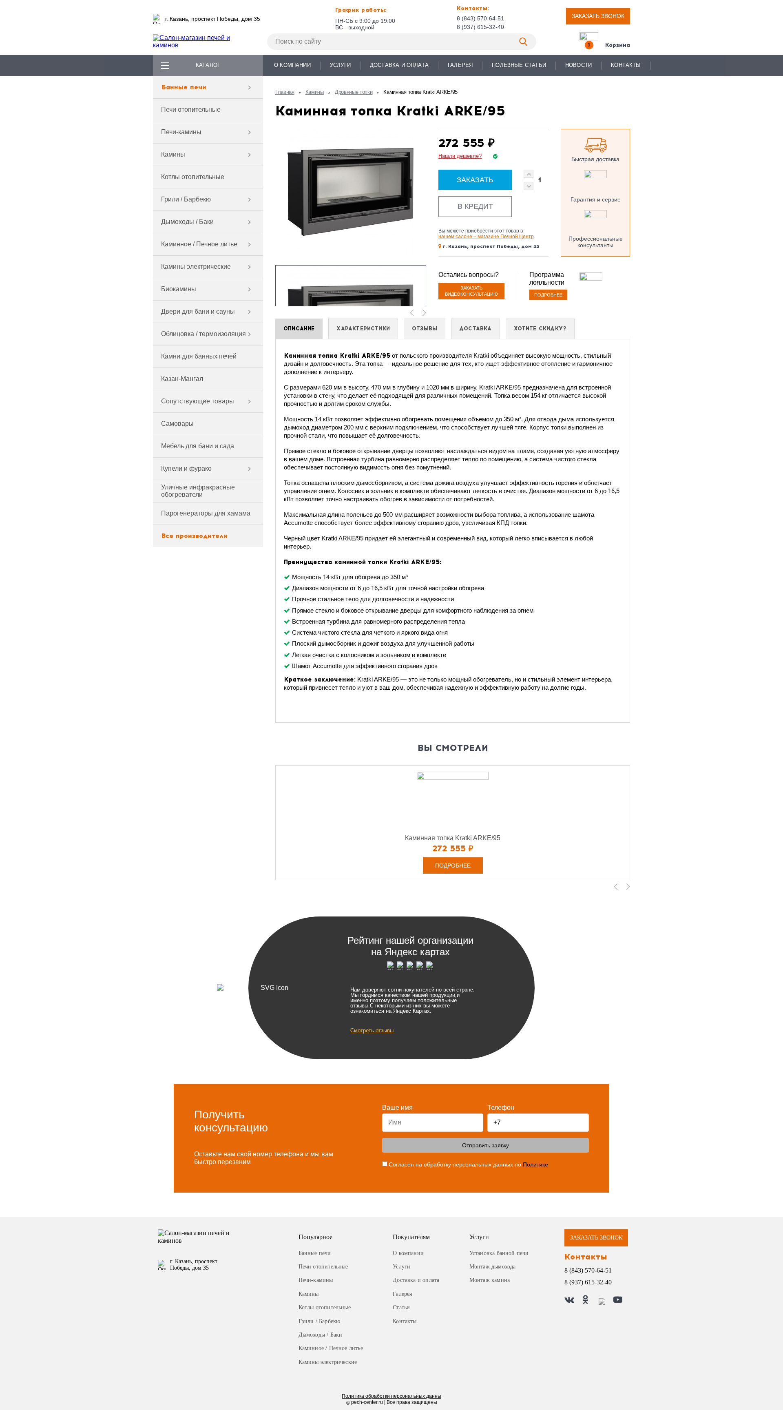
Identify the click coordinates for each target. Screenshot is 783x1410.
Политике (535, 1164)
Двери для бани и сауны (198, 311)
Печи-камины (181, 131)
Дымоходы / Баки (187, 221)
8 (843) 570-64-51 (480, 18)
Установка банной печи (499, 1253)
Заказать (475, 180)
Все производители (194, 536)
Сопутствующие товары (197, 401)
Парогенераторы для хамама (205, 513)
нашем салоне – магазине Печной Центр (486, 236)
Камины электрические (196, 266)
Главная (284, 92)
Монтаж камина (489, 1280)
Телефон (500, 1107)
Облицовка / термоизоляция (203, 333)
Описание (298, 328)
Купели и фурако (186, 468)
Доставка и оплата (399, 65)
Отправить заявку (485, 1145)
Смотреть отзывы (372, 1030)
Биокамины (178, 289)
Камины (173, 154)
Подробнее (548, 294)
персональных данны (391, 1396)
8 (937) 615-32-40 (480, 27)
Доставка (475, 328)
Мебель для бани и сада (197, 446)
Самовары (177, 423)
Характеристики (363, 328)
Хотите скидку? (540, 328)
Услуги (340, 65)
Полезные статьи (519, 65)
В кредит (475, 206)
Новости (578, 65)
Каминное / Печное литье (199, 244)
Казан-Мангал (182, 378)
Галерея (460, 65)
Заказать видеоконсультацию (471, 291)
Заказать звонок (598, 16)
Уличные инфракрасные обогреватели (198, 491)
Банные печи (183, 87)
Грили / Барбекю (186, 199)
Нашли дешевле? (460, 156)
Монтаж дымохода (492, 1267)
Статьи (401, 1307)
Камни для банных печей (199, 356)
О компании (292, 65)
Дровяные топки (354, 92)
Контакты (626, 65)
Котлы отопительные (192, 176)
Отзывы (424, 328)
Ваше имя (397, 1107)
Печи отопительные (191, 109)
